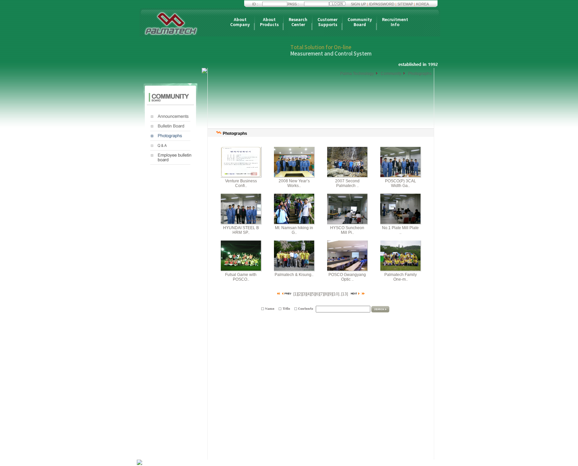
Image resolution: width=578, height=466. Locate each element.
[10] (335, 294)
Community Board (360, 22)
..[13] (343, 294)
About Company (240, 22)
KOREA (422, 4)
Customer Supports (327, 22)
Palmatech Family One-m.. (400, 277)
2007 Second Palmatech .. (347, 183)
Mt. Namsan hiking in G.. (294, 230)
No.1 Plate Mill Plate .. (400, 230)
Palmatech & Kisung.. (294, 274)
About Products (269, 22)
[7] (321, 294)
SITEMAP (405, 4)
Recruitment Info (395, 22)
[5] (313, 294)
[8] (326, 294)
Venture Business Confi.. (241, 183)
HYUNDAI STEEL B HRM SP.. (241, 230)
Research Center (298, 22)
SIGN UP (358, 4)
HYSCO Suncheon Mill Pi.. (347, 230)
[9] (330, 294)
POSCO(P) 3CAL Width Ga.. (400, 183)
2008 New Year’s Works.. (294, 183)
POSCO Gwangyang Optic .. (347, 277)
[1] (295, 294)
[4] (308, 294)
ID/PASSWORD (381, 4)
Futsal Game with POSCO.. (241, 277)
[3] (304, 294)
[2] (300, 294)
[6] (317, 294)
